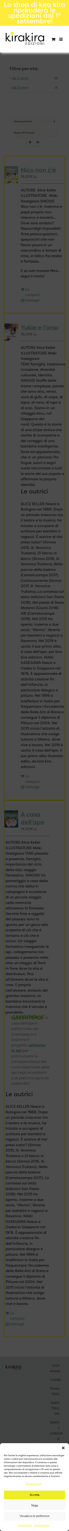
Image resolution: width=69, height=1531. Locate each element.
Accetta (34, 1494)
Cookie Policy (25, 1525)
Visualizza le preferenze (34, 1516)
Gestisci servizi (33, 1483)
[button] (63, 1448)
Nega (34, 1505)
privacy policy (41, 1525)
